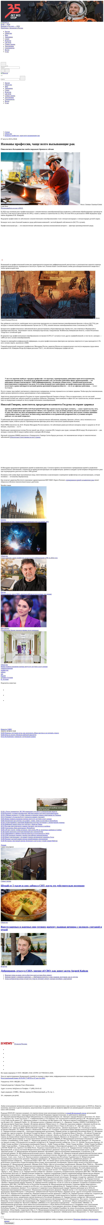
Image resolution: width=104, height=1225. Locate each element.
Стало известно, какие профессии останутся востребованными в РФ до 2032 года (29, 558)
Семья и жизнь (6, 881)
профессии (4, 670)
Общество (4, 556)
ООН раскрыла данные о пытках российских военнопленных (24, 835)
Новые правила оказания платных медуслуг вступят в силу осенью (24, 666)
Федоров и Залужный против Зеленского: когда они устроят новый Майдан (29, 841)
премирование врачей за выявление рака (80, 480)
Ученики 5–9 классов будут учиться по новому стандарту (23, 817)
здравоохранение (7, 668)
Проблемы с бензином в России (12, 28)
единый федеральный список (76, 1113)
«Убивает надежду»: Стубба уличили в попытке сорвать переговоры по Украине (31, 815)
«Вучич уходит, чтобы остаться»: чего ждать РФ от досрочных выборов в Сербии (31, 830)
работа (3, 672)
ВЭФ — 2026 (5, 24)
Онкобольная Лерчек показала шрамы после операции (20, 630)
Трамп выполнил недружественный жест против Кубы (22, 832)
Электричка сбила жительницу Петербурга (18, 828)
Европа (3, 520)
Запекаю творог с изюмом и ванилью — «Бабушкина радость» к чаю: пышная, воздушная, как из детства (41, 977)
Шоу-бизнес (5, 628)
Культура (4, 966)
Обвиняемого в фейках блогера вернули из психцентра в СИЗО (25, 833)
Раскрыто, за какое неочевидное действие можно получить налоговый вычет (29, 813)
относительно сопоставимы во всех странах (25, 437)
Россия (3, 592)
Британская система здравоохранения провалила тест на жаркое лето (25, 521)
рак (2, 674)
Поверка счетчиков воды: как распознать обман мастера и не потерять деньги (30, 733)
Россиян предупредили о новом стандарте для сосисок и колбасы (25, 826)
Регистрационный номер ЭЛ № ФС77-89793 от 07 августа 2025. (23, 1078)
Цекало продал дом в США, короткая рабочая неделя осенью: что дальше (26, 594)
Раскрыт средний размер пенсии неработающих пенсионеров (24, 839)
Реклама (24, 1044)
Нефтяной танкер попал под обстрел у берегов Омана (21, 824)
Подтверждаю (9, 1223)
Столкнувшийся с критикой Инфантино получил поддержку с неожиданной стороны (32, 822)
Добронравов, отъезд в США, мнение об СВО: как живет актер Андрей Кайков (44, 970)
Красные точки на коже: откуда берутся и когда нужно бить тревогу (28, 975)
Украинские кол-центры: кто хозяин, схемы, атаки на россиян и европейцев (29, 821)
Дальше (3, 845)
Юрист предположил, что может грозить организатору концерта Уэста (27, 837)
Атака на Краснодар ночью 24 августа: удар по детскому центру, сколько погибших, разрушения (38, 979)
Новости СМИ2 (6, 729)
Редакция (17, 1044)
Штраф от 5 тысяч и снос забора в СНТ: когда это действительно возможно (42, 885)
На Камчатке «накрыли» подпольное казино (18, 736)
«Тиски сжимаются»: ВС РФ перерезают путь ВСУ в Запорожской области (29, 811)
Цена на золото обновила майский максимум (18, 735)
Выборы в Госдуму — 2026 (10, 26)
